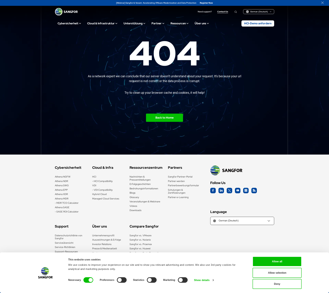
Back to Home (164, 117)
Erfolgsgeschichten (140, 184)
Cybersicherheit (68, 23)
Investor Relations (102, 244)
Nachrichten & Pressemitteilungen (140, 178)
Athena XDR (61, 194)
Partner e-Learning (178, 197)
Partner (156, 23)
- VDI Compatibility (102, 189)
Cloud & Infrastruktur (101, 23)
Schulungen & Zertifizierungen (176, 191)
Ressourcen (178, 23)
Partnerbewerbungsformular (183, 185)
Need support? (205, 11)
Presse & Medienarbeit (104, 248)
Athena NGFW (62, 176)
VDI (94, 185)
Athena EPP (61, 189)
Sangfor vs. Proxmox (141, 244)
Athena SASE (62, 207)
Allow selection (277, 272)
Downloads (136, 210)
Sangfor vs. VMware (140, 235)
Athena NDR (61, 181)
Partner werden (176, 181)
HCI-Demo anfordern (257, 23)
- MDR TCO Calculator (66, 202)
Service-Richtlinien (65, 247)
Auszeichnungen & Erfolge (106, 239)
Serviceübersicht (64, 242)
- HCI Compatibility (102, 181)
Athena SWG (62, 185)
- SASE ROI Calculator (66, 211)
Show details (202, 280)
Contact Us (222, 11)
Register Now (206, 3)
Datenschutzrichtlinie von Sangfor (68, 237)
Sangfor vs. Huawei (140, 248)
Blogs (133, 192)
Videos (133, 205)
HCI (94, 176)
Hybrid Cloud (99, 194)
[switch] (122, 280)
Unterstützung (133, 23)
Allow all (277, 261)
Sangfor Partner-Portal (180, 176)
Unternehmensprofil (103, 235)
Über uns (200, 23)
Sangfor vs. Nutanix (140, 239)
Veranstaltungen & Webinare (145, 201)
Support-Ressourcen (66, 251)
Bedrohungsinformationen (144, 188)
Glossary (134, 197)
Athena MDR (61, 198)
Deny (277, 283)
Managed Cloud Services (105, 198)
